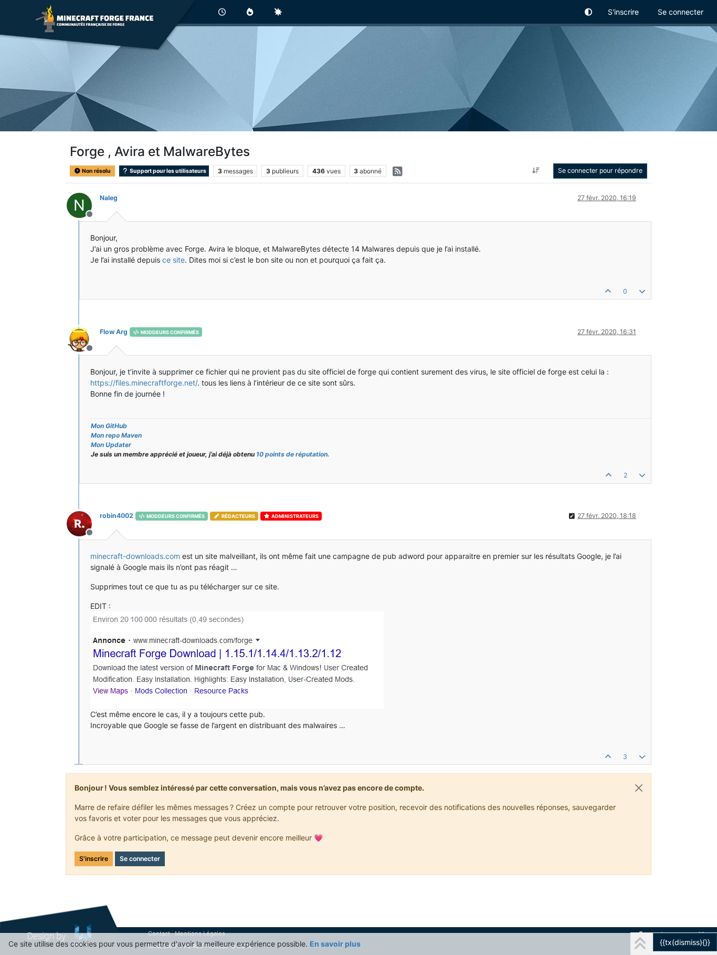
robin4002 (116, 516)
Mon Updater (111, 445)
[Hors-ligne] (83, 338)
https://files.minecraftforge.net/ (143, 382)
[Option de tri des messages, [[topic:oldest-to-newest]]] (536, 170)
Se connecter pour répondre (600, 170)
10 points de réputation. (293, 454)
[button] (589, 12)
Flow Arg (114, 332)
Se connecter (140, 859)
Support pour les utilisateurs (167, 171)
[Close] (639, 788)
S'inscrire (93, 859)
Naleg (109, 198)
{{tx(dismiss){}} (685, 942)
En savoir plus (335, 943)
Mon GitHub (109, 426)
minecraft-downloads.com (135, 556)
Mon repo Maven (116, 435)
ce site (173, 259)
